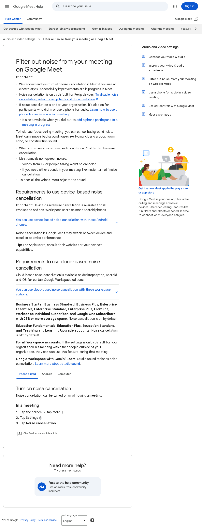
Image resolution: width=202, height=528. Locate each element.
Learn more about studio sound (57, 364)
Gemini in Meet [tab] (102, 28)
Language (71, 515)
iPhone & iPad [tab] (27, 374)
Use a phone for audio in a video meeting (170, 95)
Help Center (13, 19)
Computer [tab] (64, 374)
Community (34, 19)
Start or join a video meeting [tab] (67, 28)
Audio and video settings (160, 47)
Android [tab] (47, 374)
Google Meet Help (28, 6)
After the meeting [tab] (162, 28)
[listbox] (74, 520)
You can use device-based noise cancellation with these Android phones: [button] (62, 222)
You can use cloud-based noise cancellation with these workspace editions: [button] (63, 292)
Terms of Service (47, 520)
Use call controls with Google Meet (171, 106)
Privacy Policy (28, 520)
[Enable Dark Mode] (92, 520)
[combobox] (115, 6)
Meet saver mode (160, 114)
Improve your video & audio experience (166, 68)
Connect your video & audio (167, 57)
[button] (7, 6)
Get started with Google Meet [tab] (22, 28)
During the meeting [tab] (131, 28)
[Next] (194, 29)
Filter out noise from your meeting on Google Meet (172, 81)
